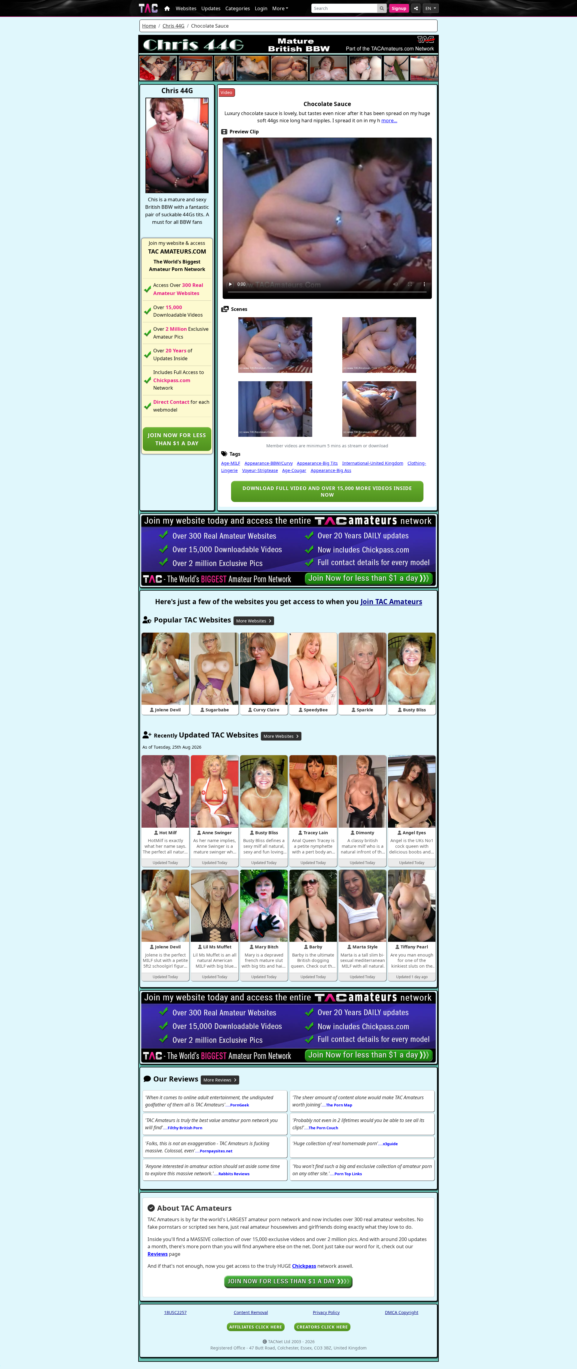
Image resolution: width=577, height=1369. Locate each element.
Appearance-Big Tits (317, 463)
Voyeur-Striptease (260, 470)
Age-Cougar (294, 470)
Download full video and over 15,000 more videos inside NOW (327, 491)
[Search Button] (382, 8)
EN (429, 8)
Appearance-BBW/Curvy (269, 463)
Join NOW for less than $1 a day (177, 438)
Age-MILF (230, 463)
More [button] (278, 8)
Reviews (158, 1254)
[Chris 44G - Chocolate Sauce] (275, 344)
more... (389, 120)
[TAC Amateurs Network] (148, 8)
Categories (237, 8)
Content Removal (251, 1312)
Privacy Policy (326, 1312)
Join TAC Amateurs (391, 601)
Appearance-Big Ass (331, 470)
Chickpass (304, 1266)
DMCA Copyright (401, 1312)
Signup (399, 8)
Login (261, 8)
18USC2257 (175, 1312)
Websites (186, 8)
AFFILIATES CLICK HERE (255, 1327)
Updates (211, 8)
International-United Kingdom (372, 463)
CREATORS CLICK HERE (322, 1327)
